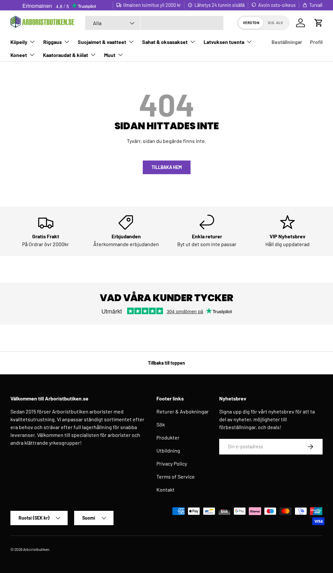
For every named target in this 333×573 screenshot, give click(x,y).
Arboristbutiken (36, 549)
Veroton (251, 23)
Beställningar (287, 42)
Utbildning (168, 450)
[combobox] (154, 23)
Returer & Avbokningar (182, 411)
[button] (319, 23)
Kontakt (165, 489)
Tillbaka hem (167, 167)
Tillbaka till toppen (166, 363)
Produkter (168, 437)
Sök (160, 424)
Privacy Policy (171, 463)
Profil (316, 42)
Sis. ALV (275, 23)
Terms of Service (175, 476)
